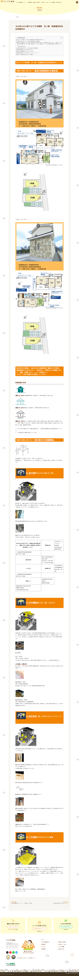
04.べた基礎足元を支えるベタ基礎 (25, 54)
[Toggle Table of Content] (60, 38)
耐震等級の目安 (22, 46)
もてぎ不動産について (20, 2)
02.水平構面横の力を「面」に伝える (25, 51)
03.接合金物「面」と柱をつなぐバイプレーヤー (27, 52)
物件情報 (30, 2)
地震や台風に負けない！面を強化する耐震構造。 (28, 48)
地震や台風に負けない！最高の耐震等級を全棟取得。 (29, 41)
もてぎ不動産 (10, 940)
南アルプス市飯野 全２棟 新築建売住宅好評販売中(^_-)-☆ (30, 39)
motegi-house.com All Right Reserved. (72, 973)
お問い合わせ (59, 2)
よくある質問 (52, 2)
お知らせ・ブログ (45, 2)
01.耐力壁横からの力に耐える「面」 (25, 49)
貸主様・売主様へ (36, 2)
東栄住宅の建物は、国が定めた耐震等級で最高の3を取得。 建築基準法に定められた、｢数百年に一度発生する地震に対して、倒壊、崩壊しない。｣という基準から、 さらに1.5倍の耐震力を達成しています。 (39, 44)
